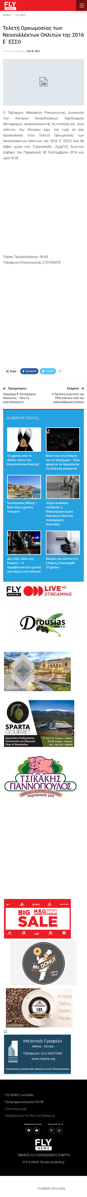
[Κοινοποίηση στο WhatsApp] (59, 1130)
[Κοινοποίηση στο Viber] (51, 1130)
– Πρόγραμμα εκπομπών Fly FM (23, 1102)
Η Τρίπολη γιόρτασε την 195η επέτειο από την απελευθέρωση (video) (68, 398)
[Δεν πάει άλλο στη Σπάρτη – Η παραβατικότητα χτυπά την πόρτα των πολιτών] (24, 542)
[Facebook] (28, 1130)
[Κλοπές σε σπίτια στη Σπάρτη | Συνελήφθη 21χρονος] (63, 542)
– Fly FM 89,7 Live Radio (18, 1095)
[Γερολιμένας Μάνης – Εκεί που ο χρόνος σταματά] (24, 486)
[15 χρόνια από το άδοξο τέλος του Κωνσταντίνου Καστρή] (24, 439)
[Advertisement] (43, 207)
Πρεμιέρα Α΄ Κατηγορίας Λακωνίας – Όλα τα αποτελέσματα (19, 398)
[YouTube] (36, 1130)
